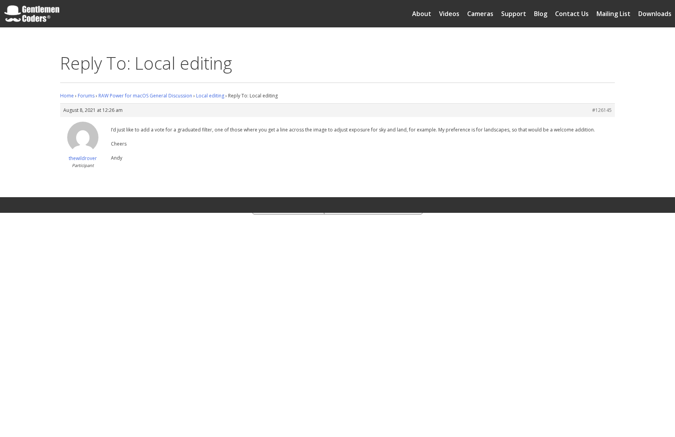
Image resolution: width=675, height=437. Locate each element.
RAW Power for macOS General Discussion (145, 95)
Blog (540, 13)
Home (67, 95)
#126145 (602, 110)
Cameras (480, 13)
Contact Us (572, 13)
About (421, 13)
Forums (86, 95)
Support (513, 13)
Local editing (210, 95)
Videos (449, 13)
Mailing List (613, 13)
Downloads (654, 13)
